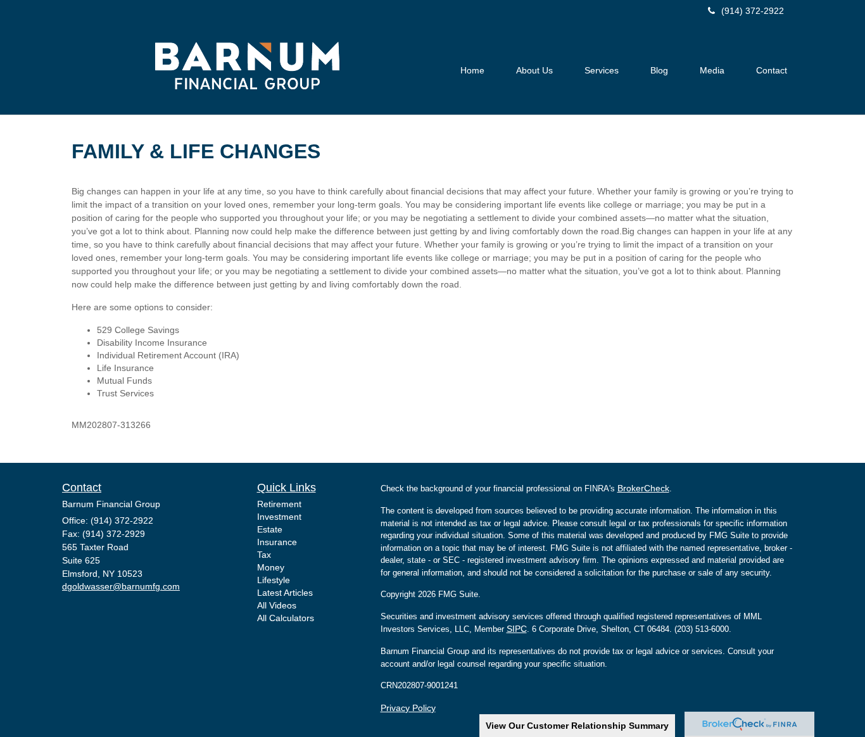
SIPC (517, 629)
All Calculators (285, 618)
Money (270, 567)
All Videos (276, 605)
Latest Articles (285, 593)
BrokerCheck (643, 488)
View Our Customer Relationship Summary (577, 726)
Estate (269, 529)
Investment (279, 517)
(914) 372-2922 (752, 11)
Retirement (279, 504)
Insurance (277, 542)
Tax (264, 555)
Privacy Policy (408, 708)
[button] (534, 70)
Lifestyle (273, 580)
